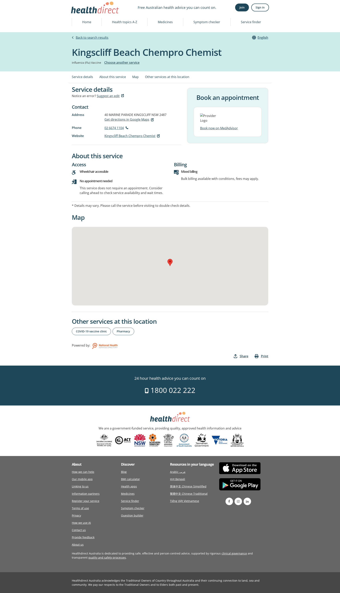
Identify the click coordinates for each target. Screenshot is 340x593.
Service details (82, 77)
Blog (124, 472)
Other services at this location (167, 77)
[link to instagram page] (238, 501)
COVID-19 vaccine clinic (91, 331)
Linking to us (80, 486)
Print (264, 356)
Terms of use (80, 508)
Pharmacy (123, 331)
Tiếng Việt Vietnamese (184, 501)
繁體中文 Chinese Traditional (189, 494)
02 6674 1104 (114, 128)
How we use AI (81, 523)
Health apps (129, 486)
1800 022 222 (172, 390)
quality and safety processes (107, 557)
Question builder (132, 515)
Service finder (251, 22)
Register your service (85, 501)
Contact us (79, 530)
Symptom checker (206, 22)
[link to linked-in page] (247, 501)
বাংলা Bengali (177, 479)
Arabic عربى (178, 472)
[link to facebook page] (229, 501)
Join (242, 7)
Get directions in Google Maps (126, 119)
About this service (112, 77)
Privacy (76, 515)
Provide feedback (83, 537)
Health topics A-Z (124, 22)
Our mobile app (82, 479)
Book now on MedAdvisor (219, 128)
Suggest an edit (108, 96)
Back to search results (92, 37)
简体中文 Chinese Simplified (188, 486)
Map (135, 77)
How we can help (83, 472)
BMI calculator (130, 479)
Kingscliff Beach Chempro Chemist (129, 136)
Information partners (86, 494)
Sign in (260, 7)
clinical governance (234, 553)
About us (78, 544)
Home (86, 22)
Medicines (165, 22)
